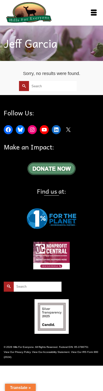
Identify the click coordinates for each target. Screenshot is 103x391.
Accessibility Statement (56, 352)
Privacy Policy (22, 352)
